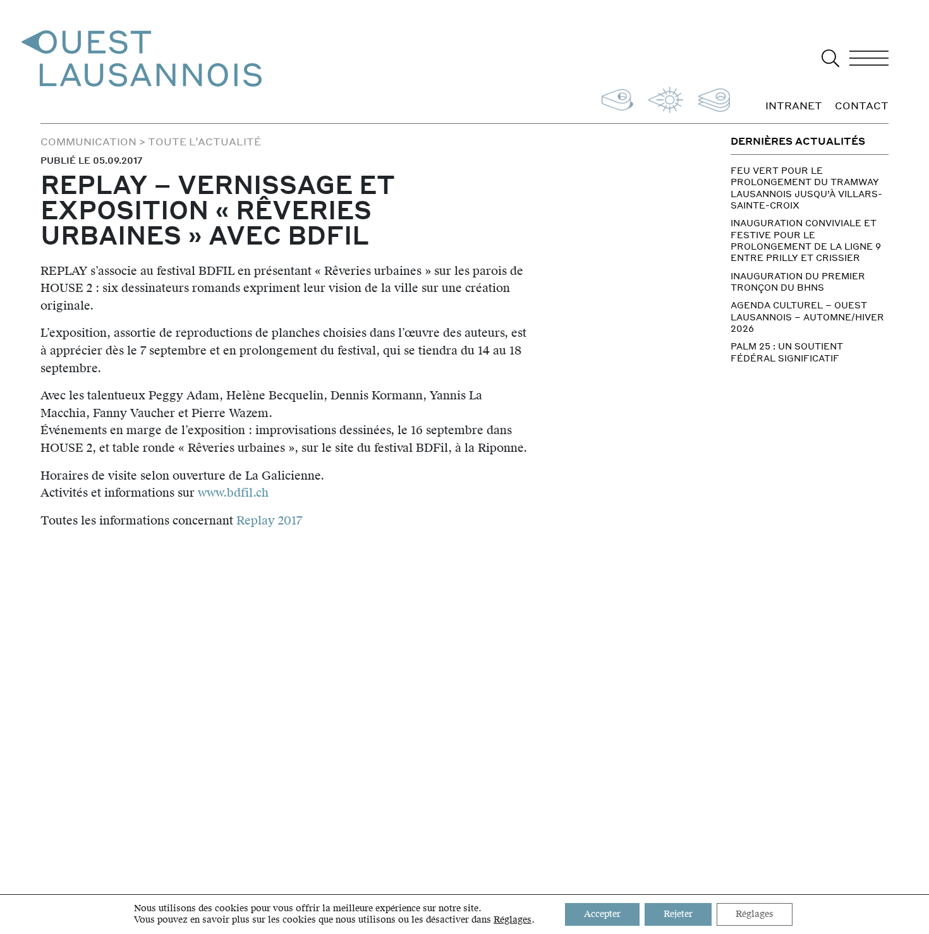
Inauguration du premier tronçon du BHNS (798, 281)
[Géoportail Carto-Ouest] (711, 98)
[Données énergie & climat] (663, 98)
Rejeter (678, 914)
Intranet (793, 106)
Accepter (602, 914)
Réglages (512, 920)
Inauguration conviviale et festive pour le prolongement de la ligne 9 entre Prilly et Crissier (806, 240)
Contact (862, 106)
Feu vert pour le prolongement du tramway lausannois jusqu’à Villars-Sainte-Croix (806, 187)
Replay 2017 (269, 520)
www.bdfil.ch (233, 492)
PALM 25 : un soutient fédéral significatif (787, 351)
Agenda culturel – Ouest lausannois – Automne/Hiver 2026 (807, 316)
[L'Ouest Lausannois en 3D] (615, 98)
